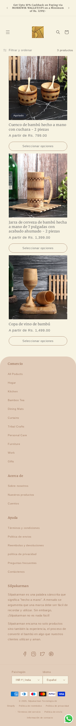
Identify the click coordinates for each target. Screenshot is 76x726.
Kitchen (13, 391)
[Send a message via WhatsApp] (68, 718)
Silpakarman (34, 701)
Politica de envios (19, 536)
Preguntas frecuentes (22, 563)
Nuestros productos (21, 494)
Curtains (13, 417)
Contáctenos (16, 571)
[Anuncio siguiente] (69, 8)
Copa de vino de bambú (29, 324)
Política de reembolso (30, 706)
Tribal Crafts (16, 426)
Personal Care (17, 435)
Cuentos (13, 503)
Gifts (11, 461)
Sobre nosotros (18, 485)
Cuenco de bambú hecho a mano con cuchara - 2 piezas (37, 127)
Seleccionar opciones (38, 146)
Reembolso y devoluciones (26, 545)
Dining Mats (16, 408)
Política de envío (53, 712)
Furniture (14, 443)
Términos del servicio (29, 712)
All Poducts (15, 374)
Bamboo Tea (16, 400)
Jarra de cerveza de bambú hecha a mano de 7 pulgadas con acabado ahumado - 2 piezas (38, 227)
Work (11, 452)
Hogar (12, 382)
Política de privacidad (57, 706)
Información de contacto (40, 718)
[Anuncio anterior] (7, 8)
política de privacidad (22, 554)
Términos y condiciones (24, 527)
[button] (8, 32)
